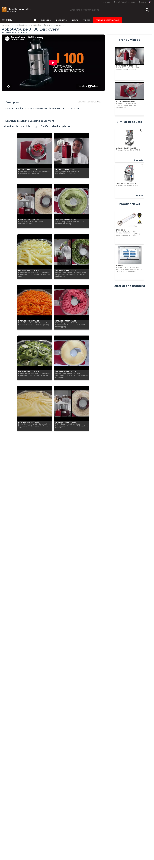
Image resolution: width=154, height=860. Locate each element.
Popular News (129, 204)
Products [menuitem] (61, 20)
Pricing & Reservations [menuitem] (107, 20)
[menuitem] (3, 20)
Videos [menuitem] (86, 20)
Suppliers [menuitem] (46, 20)
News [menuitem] (75, 20)
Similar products (129, 122)
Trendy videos (129, 39)
